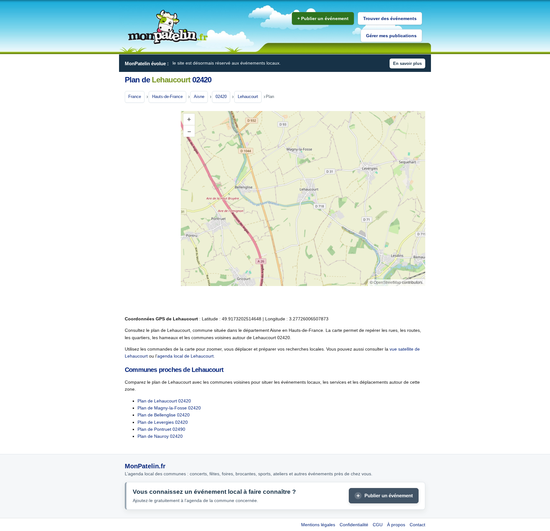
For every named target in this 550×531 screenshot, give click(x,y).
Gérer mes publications (391, 35)
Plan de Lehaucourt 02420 (164, 400)
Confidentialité (354, 524)
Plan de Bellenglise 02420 (164, 414)
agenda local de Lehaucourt (185, 356)
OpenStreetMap (387, 282)
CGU (378, 524)
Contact (417, 524)
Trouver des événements (390, 18)
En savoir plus (407, 63)
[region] (303, 198)
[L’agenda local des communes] (168, 27)
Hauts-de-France (167, 96)
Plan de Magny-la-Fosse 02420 (169, 407)
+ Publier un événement (323, 18)
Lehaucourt (248, 96)
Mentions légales (318, 524)
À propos (396, 524)
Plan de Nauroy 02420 (160, 436)
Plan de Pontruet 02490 (161, 429)
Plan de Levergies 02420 (163, 422)
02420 (221, 96)
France (134, 96)
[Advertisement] (150, 209)
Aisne (199, 96)
